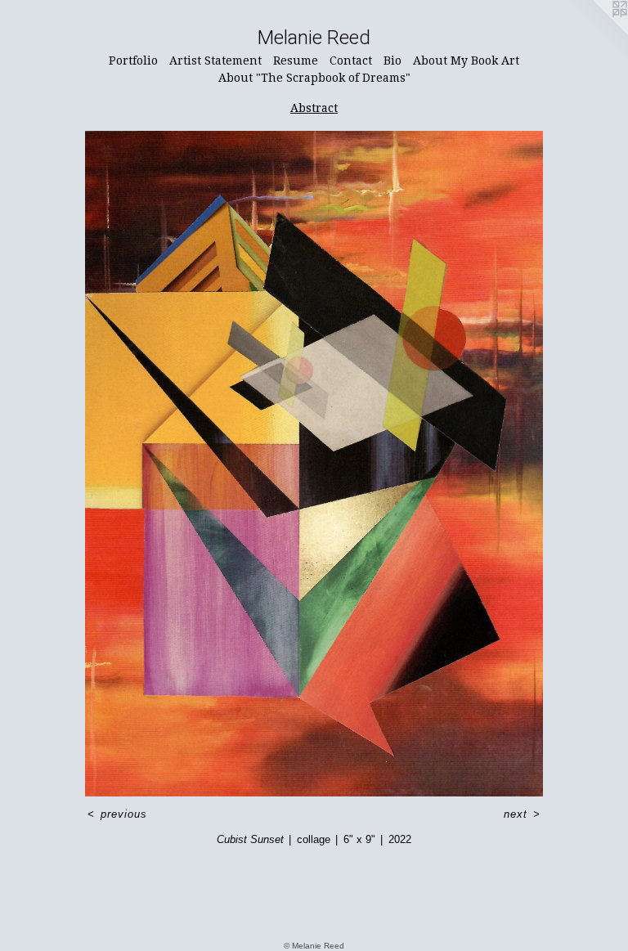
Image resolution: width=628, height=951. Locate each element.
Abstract (314, 107)
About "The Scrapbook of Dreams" (314, 77)
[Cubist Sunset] (314, 463)
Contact (351, 60)
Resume (295, 60)
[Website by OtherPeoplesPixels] (595, 32)
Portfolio (133, 60)
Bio (392, 60)
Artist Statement (215, 60)
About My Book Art (466, 60)
